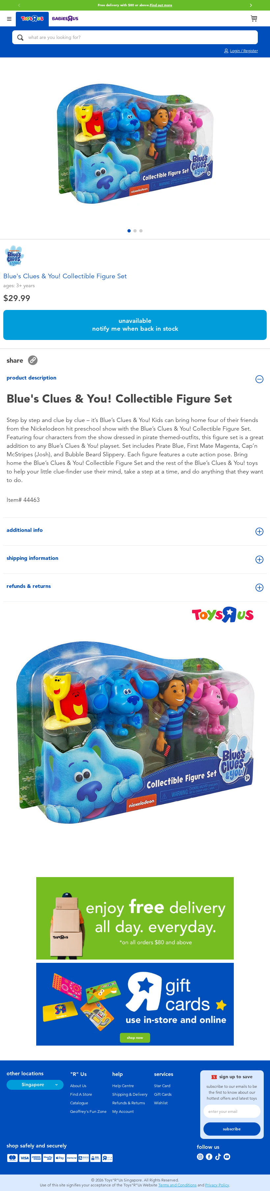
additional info (25, 530)
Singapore (33, 1084)
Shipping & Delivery (130, 1094)
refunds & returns (29, 586)
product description (31, 378)
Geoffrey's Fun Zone (88, 1111)
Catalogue (79, 1103)
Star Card (162, 1086)
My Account (123, 1111)
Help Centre (123, 1086)
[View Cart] (254, 18)
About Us (78, 1086)
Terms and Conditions (177, 1185)
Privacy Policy (217, 1185)
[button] (251, 5)
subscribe (232, 1129)
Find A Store (81, 1094)
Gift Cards (163, 1094)
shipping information (32, 558)
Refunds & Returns (128, 1103)
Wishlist (161, 1103)
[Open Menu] (9, 18)
